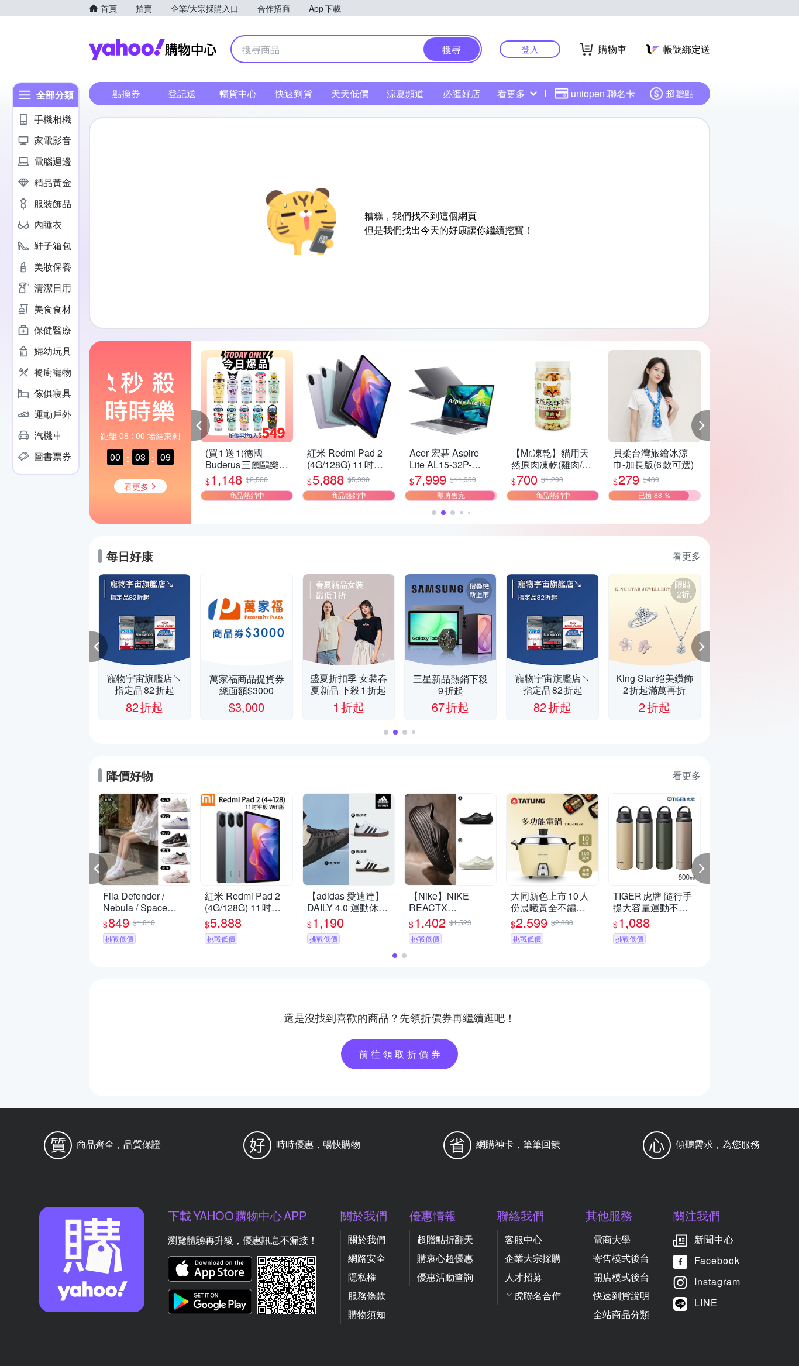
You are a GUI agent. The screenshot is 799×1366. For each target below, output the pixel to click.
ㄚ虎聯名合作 (533, 1295)
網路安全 (366, 1258)
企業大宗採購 (533, 1258)
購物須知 (366, 1314)
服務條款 (366, 1295)
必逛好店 (461, 93)
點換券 (126, 93)
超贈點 (680, 93)
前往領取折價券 (401, 1053)
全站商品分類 (621, 1314)
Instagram (717, 1281)
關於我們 (366, 1239)
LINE (706, 1302)
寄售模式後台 (621, 1258)
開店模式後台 (621, 1276)
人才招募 (523, 1276)
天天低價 (349, 93)
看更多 (511, 93)
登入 (530, 49)
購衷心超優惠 (445, 1258)
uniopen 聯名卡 (603, 93)
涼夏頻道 (405, 93)
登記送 (182, 93)
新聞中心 (714, 1239)
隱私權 (362, 1276)
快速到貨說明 (621, 1295)
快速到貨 (293, 93)
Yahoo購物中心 (152, 49)
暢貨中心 (238, 93)
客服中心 (523, 1239)
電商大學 (612, 1239)
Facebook (717, 1260)
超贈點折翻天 (445, 1239)
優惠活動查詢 (445, 1276)
